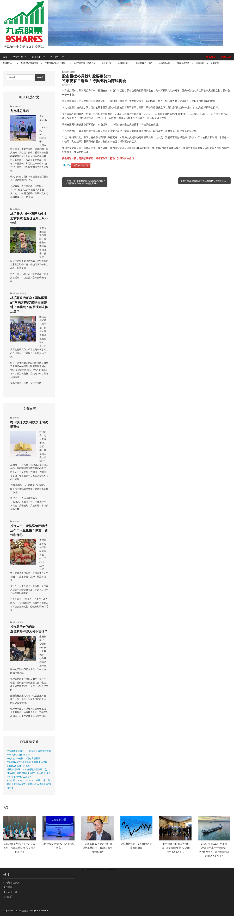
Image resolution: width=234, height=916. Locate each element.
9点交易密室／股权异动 (85, 63)
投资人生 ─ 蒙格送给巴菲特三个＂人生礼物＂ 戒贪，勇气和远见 (29, 530)
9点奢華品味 (164, 63)
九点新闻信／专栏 (144, 63)
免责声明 (7, 887)
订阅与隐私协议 (11, 882)
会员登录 (211, 56)
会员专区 (37, 56)
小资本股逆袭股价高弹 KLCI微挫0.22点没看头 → (204, 180)
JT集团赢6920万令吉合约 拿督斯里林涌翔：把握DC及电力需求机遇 (97, 847)
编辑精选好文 (69, 72)
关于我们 (55, 56)
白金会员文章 (183, 63)
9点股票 (24, 910)
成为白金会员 (80, 165)
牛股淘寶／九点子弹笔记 (56, 63)
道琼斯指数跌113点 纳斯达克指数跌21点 (27, 769)
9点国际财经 (124, 63)
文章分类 (18, 56)
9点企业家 (107, 63)
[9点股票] (24, 21)
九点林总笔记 (19, 111)
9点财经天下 (8, 63)
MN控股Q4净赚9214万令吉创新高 (23, 758)
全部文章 (215, 63)
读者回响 (200, 63)
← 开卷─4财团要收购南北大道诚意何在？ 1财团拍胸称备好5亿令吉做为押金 (84, 182)
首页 (5, 56)
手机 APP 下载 (10, 891)
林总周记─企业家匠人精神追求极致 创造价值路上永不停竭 (29, 218)
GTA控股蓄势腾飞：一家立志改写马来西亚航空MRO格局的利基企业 (19, 847)
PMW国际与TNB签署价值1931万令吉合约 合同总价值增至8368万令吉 (175, 847)
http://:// (66, 165)
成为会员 (226, 56)
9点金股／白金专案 (29, 63)
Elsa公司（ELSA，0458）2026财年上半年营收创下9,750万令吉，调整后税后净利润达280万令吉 (29, 784)
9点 (14, 293)
